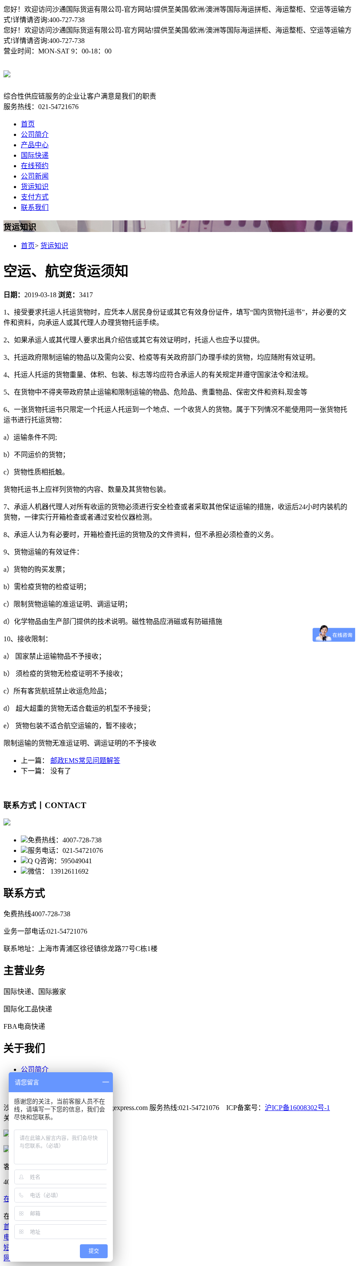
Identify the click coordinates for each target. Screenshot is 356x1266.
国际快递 (35, 155)
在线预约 (35, 165)
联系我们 (35, 207)
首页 (28, 124)
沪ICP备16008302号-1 (297, 1107)
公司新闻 (35, 176)
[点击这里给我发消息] (6, 1134)
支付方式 (35, 197)
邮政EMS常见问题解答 (85, 760)
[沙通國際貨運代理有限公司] (6, 72)
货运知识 (35, 186)
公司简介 (35, 134)
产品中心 (35, 145)
